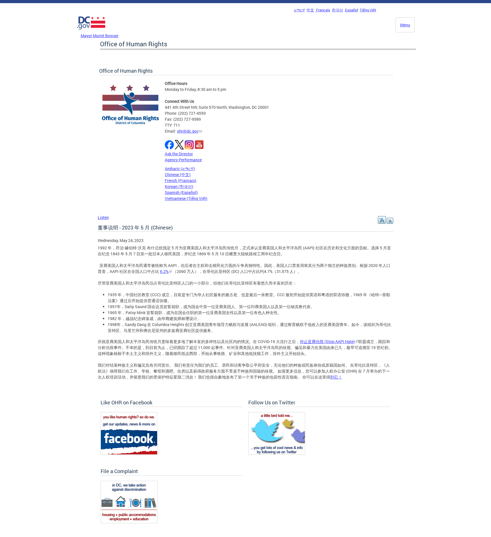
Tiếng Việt (368, 9)
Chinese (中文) (178, 174)
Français (323, 9)
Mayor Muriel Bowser (99, 35)
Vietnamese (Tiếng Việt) (186, 198)
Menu (405, 25)
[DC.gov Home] (91, 31)
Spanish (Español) (181, 192)
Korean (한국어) (179, 186)
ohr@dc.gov (188, 131)
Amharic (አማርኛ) (180, 168)
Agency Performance (183, 159)
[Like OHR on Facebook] (129, 453)
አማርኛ (299, 9)
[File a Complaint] (129, 522)
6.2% (164, 271)
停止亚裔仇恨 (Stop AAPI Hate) (327, 341)
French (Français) (180, 180)
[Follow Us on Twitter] (276, 453)
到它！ (336, 377)
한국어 (337, 9)
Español (351, 9)
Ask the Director (179, 153)
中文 (310, 9)
